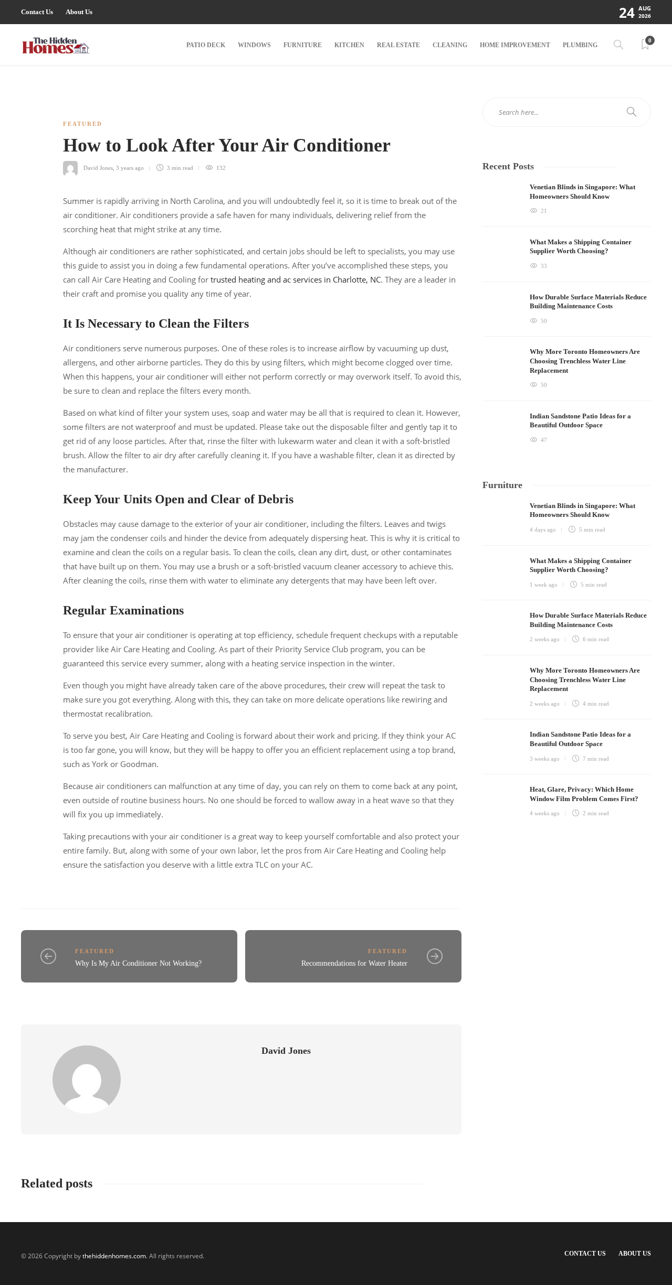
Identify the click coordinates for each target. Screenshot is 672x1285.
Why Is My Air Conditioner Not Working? (138, 963)
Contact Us (37, 12)
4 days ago (543, 529)
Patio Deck (205, 45)
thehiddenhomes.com (114, 1255)
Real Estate (398, 45)
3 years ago (130, 168)
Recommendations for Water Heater (354, 963)
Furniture (303, 45)
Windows (254, 45)
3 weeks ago (545, 758)
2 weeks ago (545, 639)
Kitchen (349, 45)
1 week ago (544, 584)
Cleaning (450, 45)
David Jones (98, 168)
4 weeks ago (545, 813)
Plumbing (580, 45)
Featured (82, 124)
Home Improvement (515, 45)
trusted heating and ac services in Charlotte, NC (296, 279)
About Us (79, 12)
